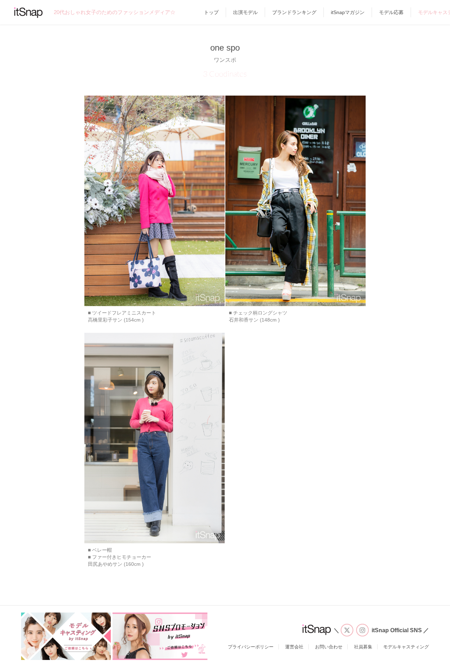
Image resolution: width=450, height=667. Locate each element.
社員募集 (363, 646)
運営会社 (294, 646)
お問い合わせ (328, 646)
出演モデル (245, 12)
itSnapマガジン (348, 12)
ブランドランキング (294, 12)
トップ (211, 12)
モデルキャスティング (406, 646)
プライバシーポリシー (251, 646)
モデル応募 (391, 12)
